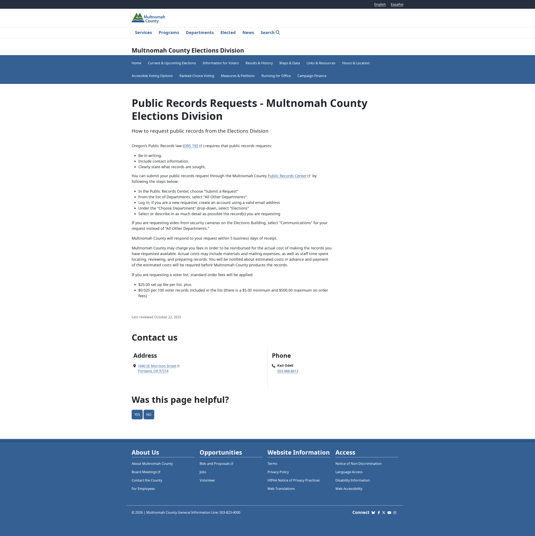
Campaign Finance (311, 75)
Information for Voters (221, 63)
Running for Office (276, 75)
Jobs (203, 472)
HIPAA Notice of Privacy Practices (294, 480)
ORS (191, 145)
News (248, 32)
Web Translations (281, 488)
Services (143, 32)
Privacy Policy (278, 472)
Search (268, 32)
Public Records (287, 175)
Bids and (215, 463)
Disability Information (352, 480)
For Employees (143, 488)
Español (397, 4)
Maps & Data (289, 63)
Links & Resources (321, 63)
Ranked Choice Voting (197, 75)
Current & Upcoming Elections (172, 63)
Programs (169, 32)
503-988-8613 (287, 371)
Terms (272, 463)
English (380, 4)
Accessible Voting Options (152, 75)
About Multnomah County (152, 463)
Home (136, 63)
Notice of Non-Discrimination (358, 463)
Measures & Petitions (238, 75)
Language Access (349, 472)
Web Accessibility (348, 488)
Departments (200, 32)
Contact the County (147, 480)
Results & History (259, 63)
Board (144, 472)
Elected (228, 32)
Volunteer (207, 480)
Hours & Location (356, 63)
